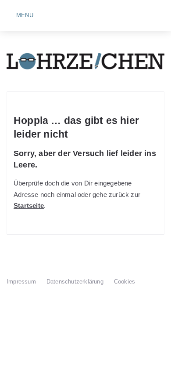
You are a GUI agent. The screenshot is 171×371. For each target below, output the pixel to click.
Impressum (21, 281)
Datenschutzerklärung (74, 281)
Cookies (124, 281)
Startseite (29, 205)
